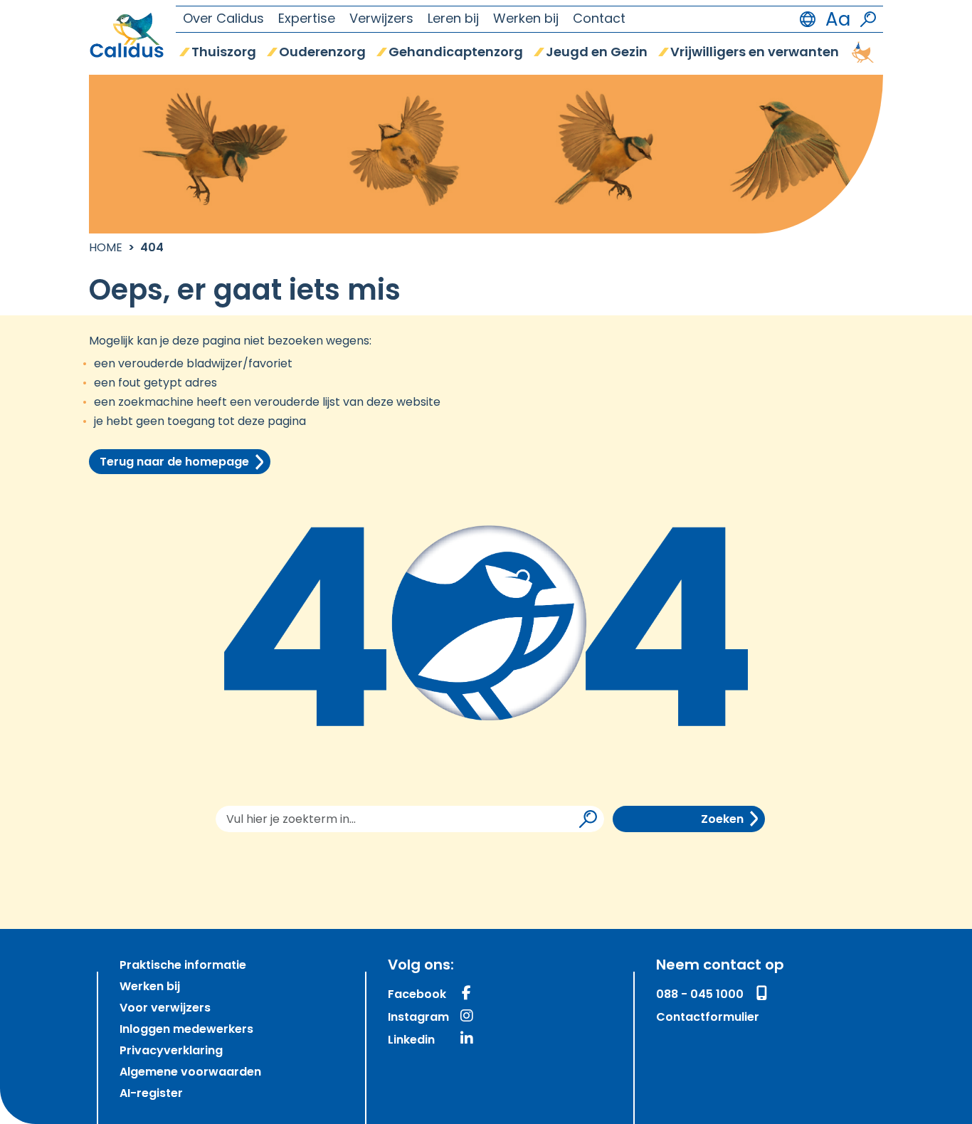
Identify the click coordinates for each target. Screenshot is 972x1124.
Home (105, 248)
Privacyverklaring (171, 1051)
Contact (599, 20)
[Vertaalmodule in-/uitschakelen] (808, 19)
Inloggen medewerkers (186, 1030)
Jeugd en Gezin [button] (597, 53)
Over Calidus (223, 20)
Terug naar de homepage (174, 462)
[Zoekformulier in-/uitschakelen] (868, 19)
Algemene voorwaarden (190, 1072)
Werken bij (526, 20)
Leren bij (453, 20)
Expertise (306, 20)
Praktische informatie (183, 966)
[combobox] (410, 819)
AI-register (151, 1094)
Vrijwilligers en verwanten (754, 53)
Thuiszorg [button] (223, 53)
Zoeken (722, 820)
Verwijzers (381, 20)
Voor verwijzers (165, 1008)
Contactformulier (707, 1018)
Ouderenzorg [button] (322, 53)
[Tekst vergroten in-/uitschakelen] (838, 19)
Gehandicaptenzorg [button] (456, 53)
